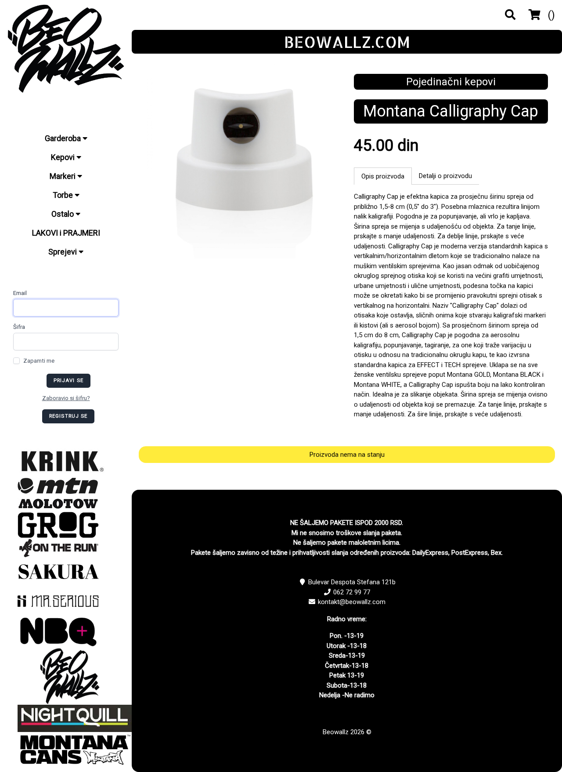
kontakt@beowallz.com (351, 602)
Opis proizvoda (382, 176)
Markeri (63, 176)
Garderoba (64, 138)
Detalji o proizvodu (445, 176)
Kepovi (63, 157)
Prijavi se (68, 380)
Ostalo (63, 213)
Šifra (19, 327)
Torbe (64, 195)
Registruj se (68, 416)
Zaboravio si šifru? (66, 398)
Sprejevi (63, 251)
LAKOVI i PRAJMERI (66, 232)
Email (20, 293)
